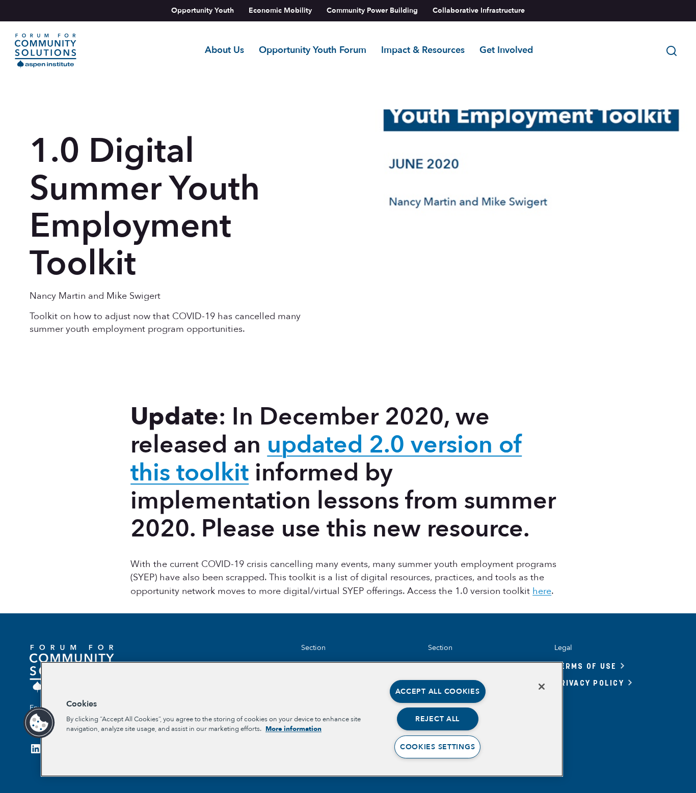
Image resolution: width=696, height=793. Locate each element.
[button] (39, 722)
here (541, 591)
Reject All (437, 719)
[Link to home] (45, 51)
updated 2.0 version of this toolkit (326, 458)
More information (293, 728)
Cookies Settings (437, 747)
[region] (302, 719)
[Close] (541, 686)
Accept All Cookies (437, 691)
